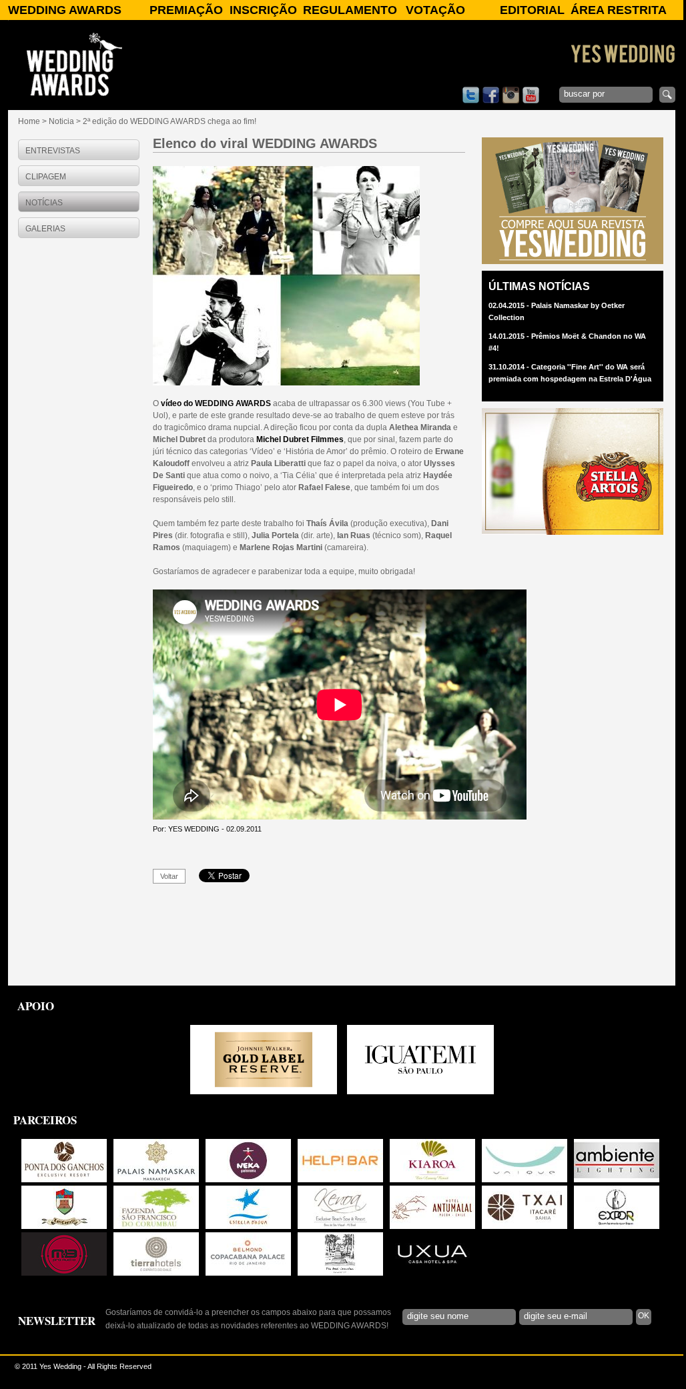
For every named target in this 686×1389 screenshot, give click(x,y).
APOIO (35, 1006)
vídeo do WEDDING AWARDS (216, 403)
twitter (470, 95)
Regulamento (350, 10)
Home (29, 121)
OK (643, 1315)
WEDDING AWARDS (64, 10)
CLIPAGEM (45, 176)
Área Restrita (619, 10)
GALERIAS (45, 228)
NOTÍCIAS (44, 202)
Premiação (186, 10)
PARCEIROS (45, 1120)
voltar (169, 876)
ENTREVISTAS (52, 150)
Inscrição (263, 10)
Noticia (61, 121)
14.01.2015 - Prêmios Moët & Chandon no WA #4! (567, 342)
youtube (531, 95)
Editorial (532, 10)
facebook (490, 95)
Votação (435, 10)
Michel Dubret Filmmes (300, 439)
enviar (667, 95)
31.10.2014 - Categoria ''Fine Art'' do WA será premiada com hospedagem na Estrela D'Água (569, 373)
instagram (510, 95)
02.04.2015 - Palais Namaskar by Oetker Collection (556, 311)
